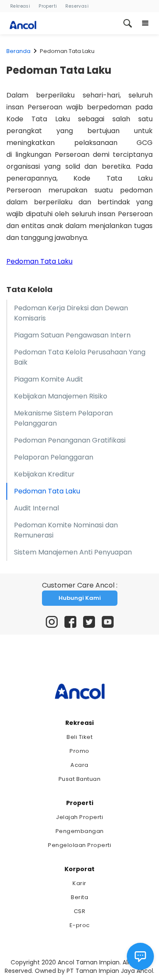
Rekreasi (20, 6)
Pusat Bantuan (80, 779)
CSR (80, 911)
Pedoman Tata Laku (39, 261)
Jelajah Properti (79, 817)
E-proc (80, 925)
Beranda (18, 51)
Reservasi (77, 6)
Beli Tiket (79, 737)
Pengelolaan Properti (79, 845)
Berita (79, 897)
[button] (145, 23)
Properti (48, 6)
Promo (79, 751)
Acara (79, 765)
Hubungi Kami (80, 598)
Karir (79, 883)
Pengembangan (80, 831)
